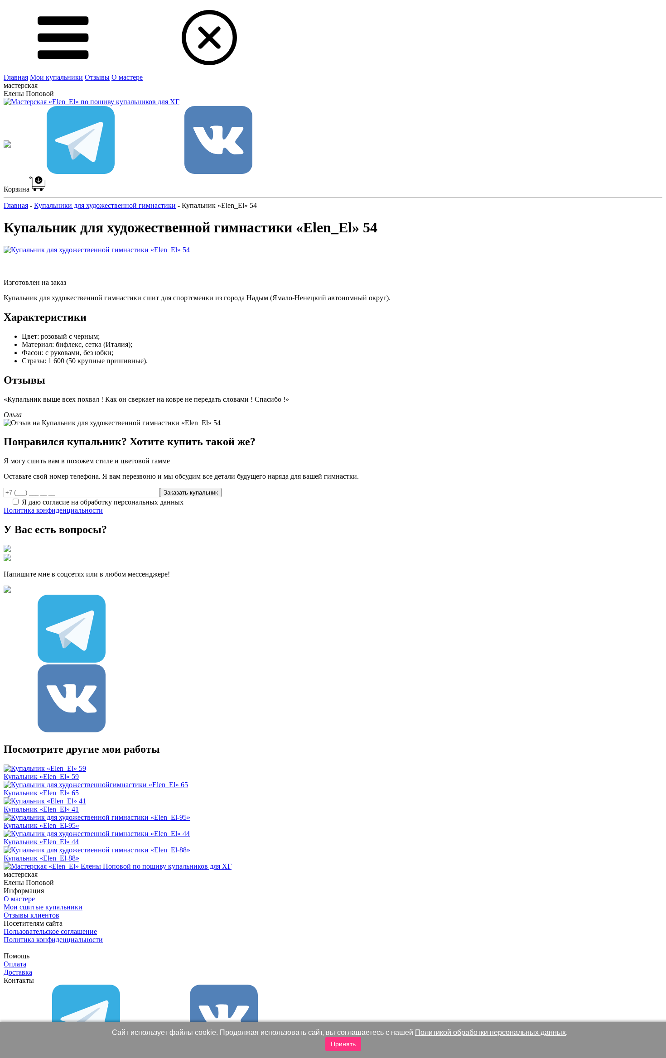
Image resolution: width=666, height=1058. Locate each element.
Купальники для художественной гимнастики (105, 205)
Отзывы (97, 77)
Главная (16, 77)
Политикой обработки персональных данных (490, 1032)
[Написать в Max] (7, 171)
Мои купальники (56, 77)
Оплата (15, 964)
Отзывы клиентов (31, 915)
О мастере (127, 77)
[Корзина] (37, 189)
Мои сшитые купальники (43, 907)
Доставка (18, 972)
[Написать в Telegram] (81, 171)
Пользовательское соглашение (50, 931)
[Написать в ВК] (218, 171)
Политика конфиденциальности (53, 510)
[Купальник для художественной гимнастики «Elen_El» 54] (97, 250)
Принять (343, 1044)
